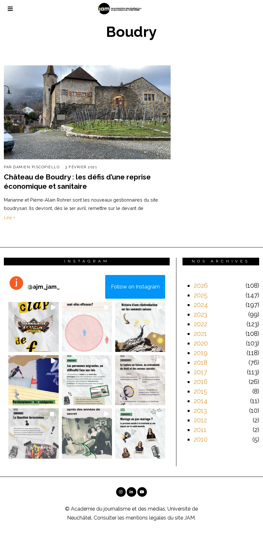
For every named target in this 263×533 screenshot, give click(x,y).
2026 (201, 285)
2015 (200, 391)
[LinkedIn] (131, 492)
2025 (201, 295)
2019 (201, 353)
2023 (200, 314)
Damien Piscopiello (36, 167)
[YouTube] (142, 492)
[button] (33, 327)
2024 (201, 305)
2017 (200, 372)
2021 (200, 333)
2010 (201, 439)
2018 (200, 362)
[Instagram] (121, 492)
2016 (201, 382)
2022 (200, 324)
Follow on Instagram (135, 287)
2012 (200, 420)
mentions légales (146, 518)
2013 (200, 410)
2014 (201, 401)
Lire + (9, 217)
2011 (200, 430)
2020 (201, 343)
